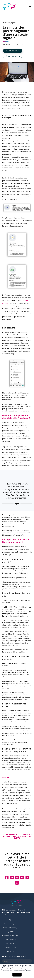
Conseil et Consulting (10, 928)
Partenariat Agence (10, 924)
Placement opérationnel (10, 936)
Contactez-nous (10, 940)
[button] (12, 51)
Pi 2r (10, 920)
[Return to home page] (10, 6)
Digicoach (10, 932)
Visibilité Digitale (10, 947)
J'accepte (17, 975)
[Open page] (17, 902)
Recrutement (10, 944)
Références (10, 951)
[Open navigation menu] (30, 6)
